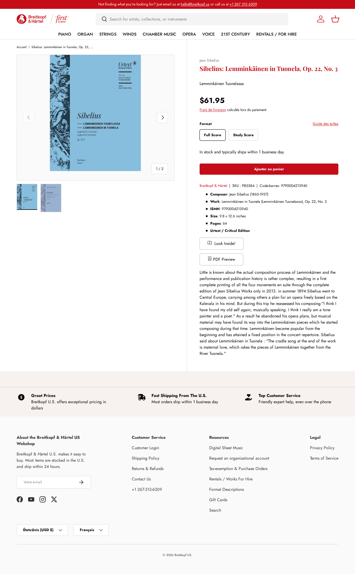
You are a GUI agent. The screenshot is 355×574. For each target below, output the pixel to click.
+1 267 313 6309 (243, 4)
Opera (189, 34)
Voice (208, 34)
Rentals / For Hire (276, 34)
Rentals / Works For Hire (231, 479)
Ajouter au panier (269, 169)
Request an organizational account (239, 458)
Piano (64, 34)
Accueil (22, 47)
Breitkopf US (183, 555)
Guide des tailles (325, 123)
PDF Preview (223, 259)
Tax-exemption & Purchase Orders (238, 469)
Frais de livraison (213, 110)
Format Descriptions (226, 489)
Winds (129, 34)
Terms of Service (324, 458)
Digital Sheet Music (226, 448)
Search (215, 510)
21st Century (235, 34)
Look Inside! (224, 243)
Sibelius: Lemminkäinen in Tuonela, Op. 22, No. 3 (62, 47)
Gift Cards (218, 500)
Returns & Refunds (147, 469)
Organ (85, 34)
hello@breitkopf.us (195, 4)
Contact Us (141, 479)
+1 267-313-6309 (147, 489)
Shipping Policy (145, 458)
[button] (335, 19)
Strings (107, 34)
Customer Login (145, 448)
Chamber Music (159, 34)
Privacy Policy (322, 448)
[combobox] (192, 19)
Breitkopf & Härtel (213, 185)
